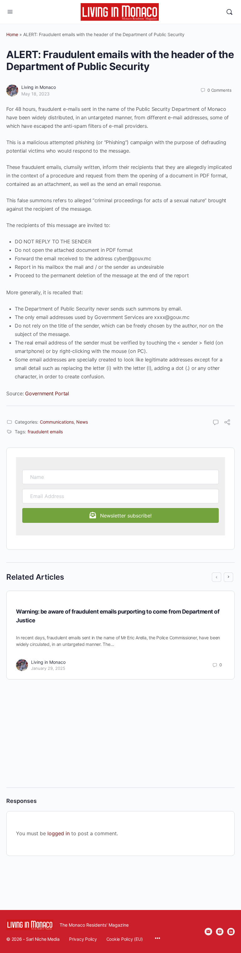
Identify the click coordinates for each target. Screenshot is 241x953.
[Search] (229, 12)
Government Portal (47, 393)
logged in (58, 833)
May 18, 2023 (35, 93)
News (82, 422)
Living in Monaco (38, 87)
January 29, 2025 (48, 668)
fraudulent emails (45, 431)
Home (12, 34)
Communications (57, 422)
